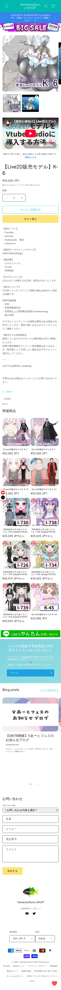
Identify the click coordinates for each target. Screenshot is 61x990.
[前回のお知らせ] (6, 17)
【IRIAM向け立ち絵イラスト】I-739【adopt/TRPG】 (15, 615)
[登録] (50, 673)
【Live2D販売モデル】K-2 (14, 449)
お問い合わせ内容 (8, 805)
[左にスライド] (23, 784)
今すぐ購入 (30, 219)
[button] (6, 6)
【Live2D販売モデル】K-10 (15, 489)
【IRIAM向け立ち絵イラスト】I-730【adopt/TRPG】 (15, 530)
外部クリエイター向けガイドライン (42, 976)
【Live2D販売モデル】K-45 (44, 614)
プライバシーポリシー (37, 966)
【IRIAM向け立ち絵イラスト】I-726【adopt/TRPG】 (15, 573)
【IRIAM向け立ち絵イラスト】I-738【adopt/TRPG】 (43, 530)
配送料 (9, 185)
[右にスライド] (37, 784)
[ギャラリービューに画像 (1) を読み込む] (11, 103)
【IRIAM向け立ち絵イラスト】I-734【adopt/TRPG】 (44, 573)
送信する (12, 870)
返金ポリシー (19, 966)
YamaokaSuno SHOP (28, 962)
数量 (4, 190)
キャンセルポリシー (15, 976)
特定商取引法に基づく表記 (45, 971)
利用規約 (54, 966)
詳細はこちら (30, 157)
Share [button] (9, 391)
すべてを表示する (49, 690)
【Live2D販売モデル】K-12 (44, 489)
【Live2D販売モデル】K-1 (43, 449)
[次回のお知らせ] (55, 17)
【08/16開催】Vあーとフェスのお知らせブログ (30, 738)
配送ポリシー (12, 971)
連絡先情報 (26, 971)
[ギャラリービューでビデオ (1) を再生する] (30, 103)
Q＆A (32, 981)
